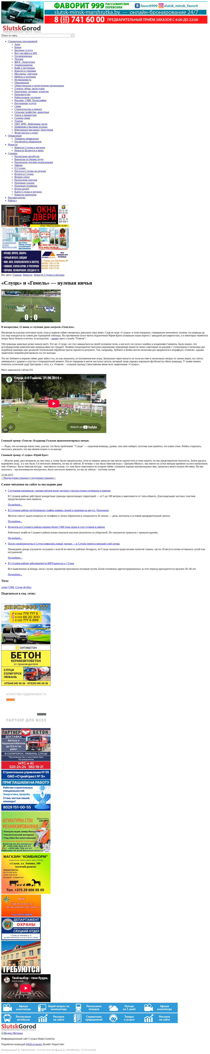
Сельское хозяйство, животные (31, 112)
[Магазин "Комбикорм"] (26, 893)
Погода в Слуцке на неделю (30, 171)
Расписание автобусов (26, 156)
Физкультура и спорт (26, 132)
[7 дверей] (35, 226)
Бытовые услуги (23, 50)
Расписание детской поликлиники (33, 162)
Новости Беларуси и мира (28, 150)
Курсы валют (21, 188)
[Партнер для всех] (26, 726)
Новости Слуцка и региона (29, 147)
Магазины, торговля (25, 73)
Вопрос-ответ (22, 177)
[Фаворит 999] (104, 22)
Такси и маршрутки (25, 115)
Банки (17, 47)
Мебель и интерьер (25, 76)
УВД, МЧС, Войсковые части (30, 123)
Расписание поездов (25, 180)
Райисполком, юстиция (27, 97)
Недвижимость (22, 79)
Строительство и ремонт (28, 109)
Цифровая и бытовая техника (30, 126)
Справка (12, 153)
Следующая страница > (43, 478)
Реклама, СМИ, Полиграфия (30, 100)
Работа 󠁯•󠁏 (12, 200)
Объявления (14, 135)
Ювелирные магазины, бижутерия (33, 129)
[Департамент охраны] (21, 939)
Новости (13, 144)
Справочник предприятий (22, 41)
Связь (17, 106)
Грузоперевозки (23, 56)
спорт (4, 587)
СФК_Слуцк (15, 587)
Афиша (18, 165)
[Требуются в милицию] (21, 972)
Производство (22, 94)
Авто (17, 44)
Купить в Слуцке (24, 174)
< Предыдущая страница (15, 478)
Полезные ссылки (24, 182)
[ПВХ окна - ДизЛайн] (35, 249)
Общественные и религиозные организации (39, 85)
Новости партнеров (25, 194)
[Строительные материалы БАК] (35, 272)
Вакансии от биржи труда (28, 159)
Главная (17, 274)
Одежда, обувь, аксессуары (29, 88)
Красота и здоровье (25, 70)
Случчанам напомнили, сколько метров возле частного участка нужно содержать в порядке (59, 490)
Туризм (18, 121)
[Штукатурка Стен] (26, 851)
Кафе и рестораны (24, 67)
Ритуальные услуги (25, 103)
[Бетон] (26, 685)
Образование (21, 82)
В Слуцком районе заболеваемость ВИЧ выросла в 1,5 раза (41, 563)
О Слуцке (19, 168)
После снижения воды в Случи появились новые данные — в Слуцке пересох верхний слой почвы (64, 543)
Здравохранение (23, 65)
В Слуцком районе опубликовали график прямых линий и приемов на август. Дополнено (58, 510)
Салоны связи (22, 118)
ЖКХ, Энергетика (24, 62)
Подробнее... (15, 504)
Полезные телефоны (25, 185)
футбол (27, 587)
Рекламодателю (16, 197)
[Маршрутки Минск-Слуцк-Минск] (26, 643)
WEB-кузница (34, 1044)
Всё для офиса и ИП (25, 53)
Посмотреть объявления (27, 141)
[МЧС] (21, 915)
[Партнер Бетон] (26, 768)
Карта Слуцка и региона (28, 191)
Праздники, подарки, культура (31, 91)
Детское (18, 59)
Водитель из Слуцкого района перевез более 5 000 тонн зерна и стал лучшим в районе (56, 527)
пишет (55, 338)
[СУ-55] (26, 809)
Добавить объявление (26, 138)
